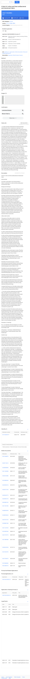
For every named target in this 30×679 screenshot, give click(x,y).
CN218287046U (5, 531)
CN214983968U (5, 539)
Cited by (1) (6, 51)
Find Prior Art (15, 17)
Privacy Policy (4, 678)
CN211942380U (5, 471)
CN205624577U (5, 495)
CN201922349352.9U (6, 579)
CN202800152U (5, 502)
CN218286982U (5, 563)
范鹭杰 (13, 23)
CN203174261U (5, 463)
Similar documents (18, 51)
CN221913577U (5, 534)
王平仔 (7, 23)
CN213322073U (5, 551)
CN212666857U (5, 456)
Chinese (11, 21)
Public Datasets (17, 677)
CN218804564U (5, 480)
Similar (22, 17)
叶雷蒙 (10, 23)
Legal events (12, 51)
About (3, 677)
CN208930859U (5, 467)
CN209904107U (5, 498)
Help (10, 678)
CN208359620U (5, 515)
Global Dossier (16, 55)
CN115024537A (5, 434)
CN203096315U (5, 485)
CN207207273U (5, 519)
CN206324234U (5, 547)
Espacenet (10, 55)
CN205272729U (5, 489)
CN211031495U (5, 505)
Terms (23, 677)
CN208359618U (5, 510)
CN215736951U (5, 558)
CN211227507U (5, 527)
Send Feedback (9, 677)
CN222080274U (5, 565)
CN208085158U (5, 523)
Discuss (21, 55)
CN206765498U (5, 475)
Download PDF (7, 17)
